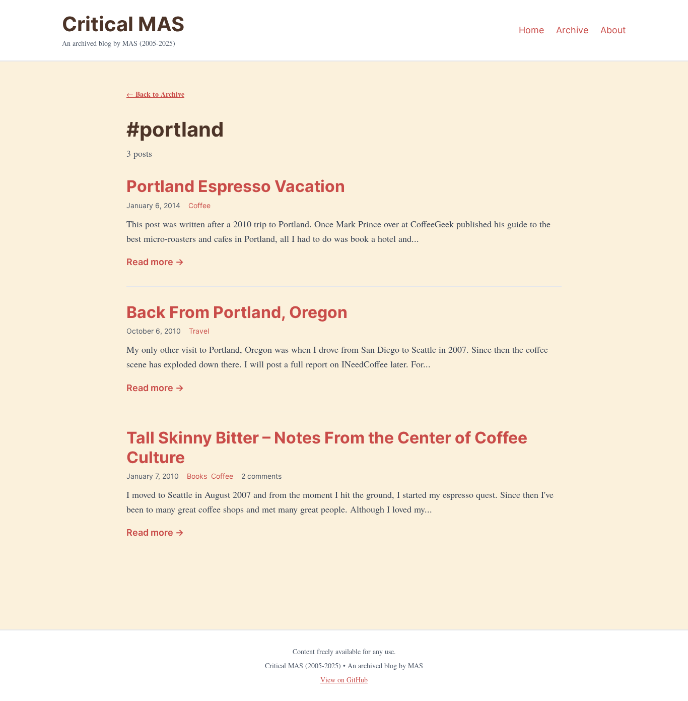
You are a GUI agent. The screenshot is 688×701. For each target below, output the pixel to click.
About (613, 30)
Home (531, 30)
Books (197, 476)
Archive (572, 30)
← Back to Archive (155, 94)
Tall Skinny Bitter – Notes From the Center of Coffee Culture (326, 447)
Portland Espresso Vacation (235, 186)
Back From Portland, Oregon (237, 312)
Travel (199, 331)
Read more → (155, 262)
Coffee (199, 205)
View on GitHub (344, 679)
